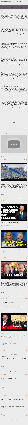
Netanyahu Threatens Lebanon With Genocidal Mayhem (10, 222)
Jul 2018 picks (3, 193)
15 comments (5, 309)
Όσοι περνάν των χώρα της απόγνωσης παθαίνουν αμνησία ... (10, 181)
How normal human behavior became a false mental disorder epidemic (12, 419)
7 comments (4, 374)
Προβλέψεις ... (3, 291)
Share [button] (1, 159)
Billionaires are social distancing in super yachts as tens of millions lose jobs (13, 331)
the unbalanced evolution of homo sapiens (11, 1)
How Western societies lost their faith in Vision (8, 343)
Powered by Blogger (14, 354)
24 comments (5, 298)
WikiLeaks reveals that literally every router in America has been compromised (13, 358)
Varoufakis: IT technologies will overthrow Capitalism (9, 378)
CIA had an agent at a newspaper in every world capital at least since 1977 (12, 399)
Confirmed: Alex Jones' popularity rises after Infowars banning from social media (14, 412)
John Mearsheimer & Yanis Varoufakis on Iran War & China (10, 279)
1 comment (4, 422)
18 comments (5, 350)
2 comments (4, 415)
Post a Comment (5, 159)
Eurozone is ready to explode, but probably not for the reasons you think (12, 406)
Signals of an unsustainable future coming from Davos (9, 392)
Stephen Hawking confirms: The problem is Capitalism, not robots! (11, 371)
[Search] (25, 1)
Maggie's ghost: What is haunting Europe (7, 302)
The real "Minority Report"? (5, 365)
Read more (25, 159)
